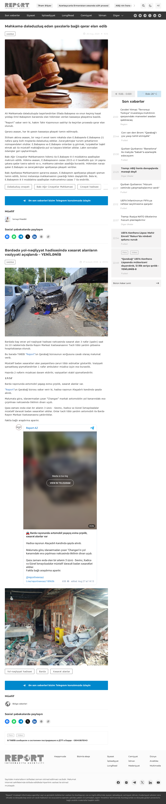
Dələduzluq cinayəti (18, 186)
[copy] (48, 236)
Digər (116, 15)
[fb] (135, 15)
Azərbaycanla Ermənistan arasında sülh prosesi (83, 5)
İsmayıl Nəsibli (19, 219)
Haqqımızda (60, 756)
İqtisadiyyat (113, 761)
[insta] (140, 15)
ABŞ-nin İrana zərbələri (128, 5)
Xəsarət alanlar (61, 671)
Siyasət (110, 756)
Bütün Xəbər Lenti (122, 283)
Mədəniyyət (134, 765)
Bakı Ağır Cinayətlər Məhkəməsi (55, 186)
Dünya (153, 756)
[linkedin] (154, 15)
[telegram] (145, 15)
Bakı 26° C (151, 93)
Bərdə (42, 671)
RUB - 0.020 (125, 93)
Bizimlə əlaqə (83, 756)
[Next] (132, 6)
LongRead (112, 765)
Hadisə (10, 34)
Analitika (154, 761)
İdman (131, 761)
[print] (41, 236)
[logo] (17, 6)
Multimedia (155, 765)
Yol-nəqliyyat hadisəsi (19, 671)
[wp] (14, 236)
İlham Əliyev (44, 5)
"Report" (30, 354)
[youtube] (159, 15)
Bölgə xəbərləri (19, 704)
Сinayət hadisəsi (89, 186)
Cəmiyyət (133, 756)
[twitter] (149, 15)
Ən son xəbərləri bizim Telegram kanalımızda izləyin (59, 200)
